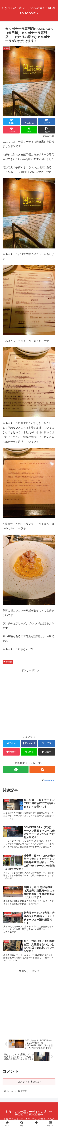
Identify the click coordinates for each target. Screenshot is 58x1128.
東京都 (9, 662)
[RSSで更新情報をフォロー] (42, 769)
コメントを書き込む (29, 1081)
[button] (52, 601)
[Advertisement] (29, 702)
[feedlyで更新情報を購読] (15, 769)
